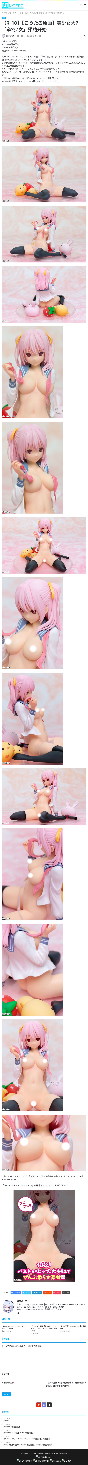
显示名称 (6, 1374)
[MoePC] (12, 5)
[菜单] (85, 6)
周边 (14, 13)
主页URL (7, 13)
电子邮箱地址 (8, 1382)
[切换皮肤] (81, 6)
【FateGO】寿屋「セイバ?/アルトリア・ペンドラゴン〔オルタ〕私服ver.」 (44, 1328)
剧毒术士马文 (10, 36)
